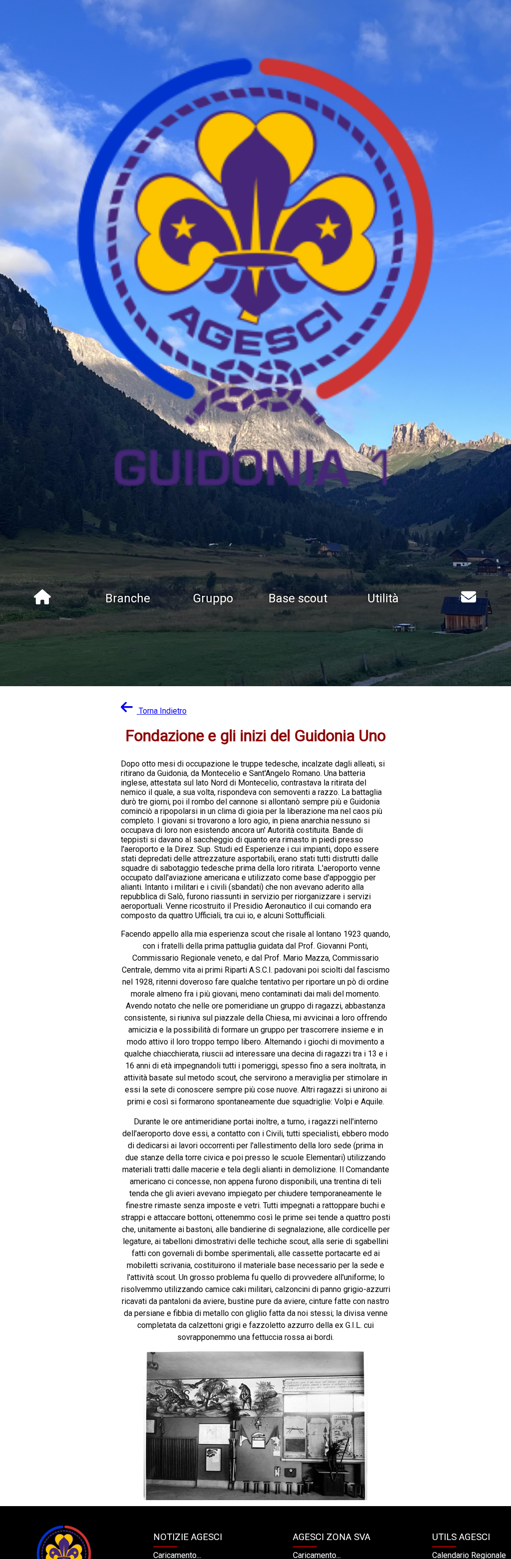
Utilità (383, 598)
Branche (127, 598)
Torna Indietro (163, 711)
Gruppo (213, 598)
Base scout (297, 598)
